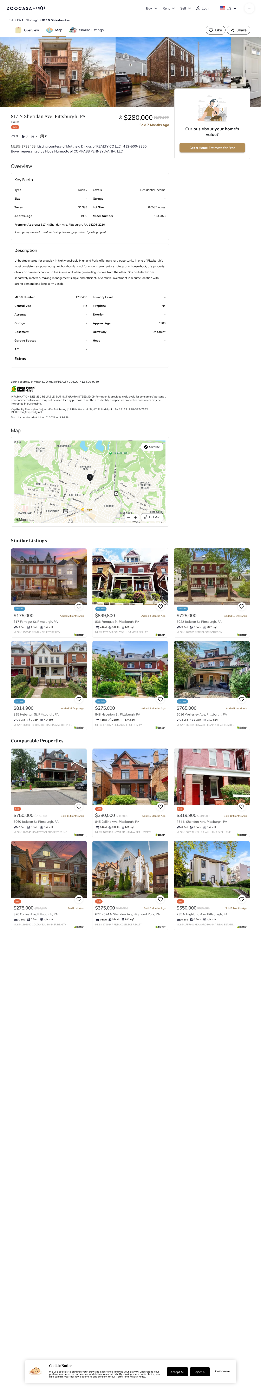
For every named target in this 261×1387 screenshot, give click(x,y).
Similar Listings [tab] (91, 30)
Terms (120, 1376)
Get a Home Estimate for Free (212, 148)
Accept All (177, 1372)
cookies (63, 1371)
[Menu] (249, 8)
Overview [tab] (31, 30)
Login (206, 8)
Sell (183, 8)
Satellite (154, 447)
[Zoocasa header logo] (26, 8)
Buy (149, 8)
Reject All (200, 1372)
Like (218, 30)
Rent (166, 8)
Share (241, 30)
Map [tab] (58, 30)
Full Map (154, 517)
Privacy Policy (137, 1376)
